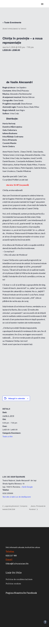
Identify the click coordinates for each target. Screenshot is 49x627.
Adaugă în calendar (16, 398)
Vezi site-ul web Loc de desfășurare (17, 496)
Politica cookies (13, 583)
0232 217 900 (11, 555)
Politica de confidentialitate (19, 579)
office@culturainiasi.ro (17, 563)
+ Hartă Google (26, 487)
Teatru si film (8, 436)
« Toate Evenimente (12, 22)
